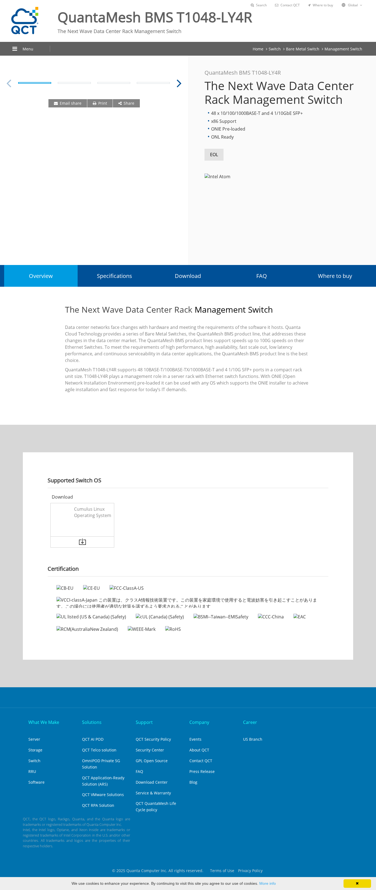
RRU (32, 771)
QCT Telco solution (99, 750)
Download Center (152, 782)
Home (258, 49)
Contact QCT (290, 5)
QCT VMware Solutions (103, 794)
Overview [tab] (41, 276)
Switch (275, 49)
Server (34, 739)
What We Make (43, 722)
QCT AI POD (92, 739)
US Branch (252, 739)
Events (195, 739)
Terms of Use (222, 870)
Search (261, 5)
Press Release (202, 771)
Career (250, 722)
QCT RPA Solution (98, 805)
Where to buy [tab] (335, 276)
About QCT (199, 750)
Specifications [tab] (114, 276)
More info (267, 883)
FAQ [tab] (261, 276)
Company (199, 722)
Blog (193, 782)
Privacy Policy (250, 870)
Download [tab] (188, 276)
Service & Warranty (153, 793)
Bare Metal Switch (302, 49)
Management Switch (343, 49)
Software (36, 782)
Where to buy (323, 5)
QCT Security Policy (153, 739)
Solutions (92, 722)
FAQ (139, 771)
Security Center (150, 750)
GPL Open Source (152, 760)
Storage (35, 750)
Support (144, 722)
